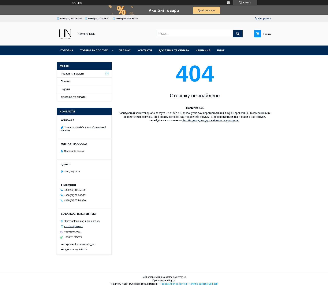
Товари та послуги (94, 50)
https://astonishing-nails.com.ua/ (82, 221)
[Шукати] (238, 33)
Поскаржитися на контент (173, 284)
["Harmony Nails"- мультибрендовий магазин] (65, 40)
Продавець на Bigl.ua (164, 280)
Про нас (125, 50)
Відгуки (65, 89)
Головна (66, 50)
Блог (220, 50)
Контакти (145, 50)
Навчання (203, 50)
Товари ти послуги (72, 73)
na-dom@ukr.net (73, 226)
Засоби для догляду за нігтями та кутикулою (210, 120)
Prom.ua (181, 277)
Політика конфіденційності (203, 284)
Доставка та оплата (174, 50)
